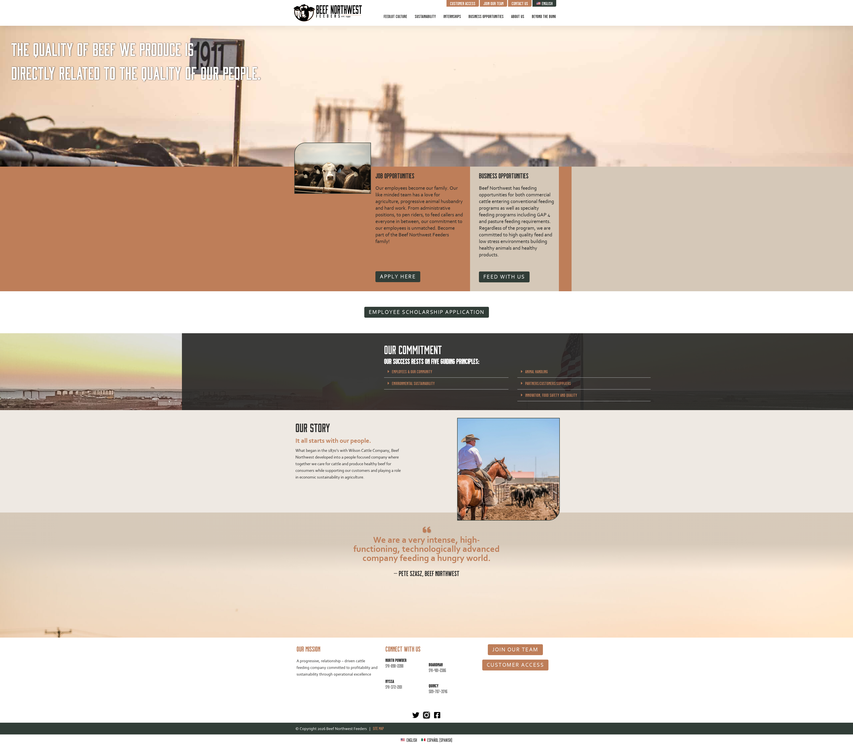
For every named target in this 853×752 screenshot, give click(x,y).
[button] (446, 372)
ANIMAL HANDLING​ (536, 371)
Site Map (377, 728)
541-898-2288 (394, 665)
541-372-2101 (393, 686)
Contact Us (520, 3)
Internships (452, 16)
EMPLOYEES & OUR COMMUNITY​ (412, 371)
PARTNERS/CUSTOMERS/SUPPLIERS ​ (548, 383)
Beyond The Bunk (544, 16)
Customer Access (462, 3)
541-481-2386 (437, 670)
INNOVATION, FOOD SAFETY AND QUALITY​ (551, 395)
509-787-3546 (438, 691)
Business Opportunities (486, 16)
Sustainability (425, 16)
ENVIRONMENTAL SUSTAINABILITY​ (413, 383)
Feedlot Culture (395, 16)
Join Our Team (493, 3)
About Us (517, 16)
